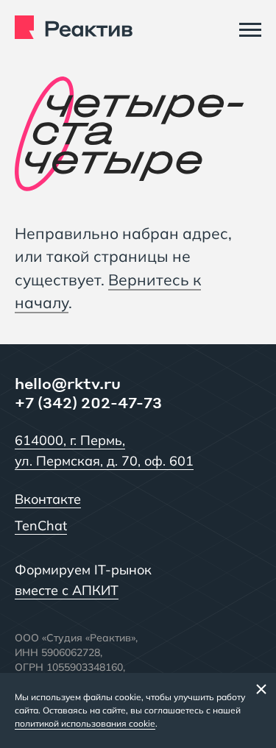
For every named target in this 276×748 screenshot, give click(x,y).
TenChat (41, 525)
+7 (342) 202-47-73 (88, 402)
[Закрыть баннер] (261, 688)
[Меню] (250, 29)
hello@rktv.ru (68, 383)
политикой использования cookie (85, 723)
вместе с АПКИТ (66, 590)
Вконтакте (48, 499)
